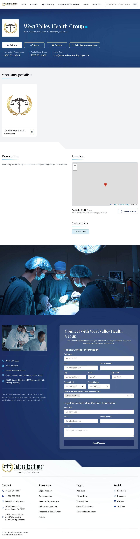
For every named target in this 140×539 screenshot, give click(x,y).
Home (23, 4)
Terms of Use (82, 501)
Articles (42, 517)
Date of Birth (69, 382)
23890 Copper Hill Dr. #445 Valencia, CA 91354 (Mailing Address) (15, 517)
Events (86, 4)
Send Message (99, 443)
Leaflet (113, 205)
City (65, 372)
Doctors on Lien (45, 496)
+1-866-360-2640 (12, 496)
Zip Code (115, 372)
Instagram (121, 496)
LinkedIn (120, 501)
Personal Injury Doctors (49, 501)
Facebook (121, 491)
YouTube (121, 506)
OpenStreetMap (124, 205)
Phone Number (106, 363)
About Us (34, 4)
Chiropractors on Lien (48, 506)
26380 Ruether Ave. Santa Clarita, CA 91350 (15, 507)
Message (67, 426)
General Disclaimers (84, 506)
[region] (105, 184)
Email (66, 363)
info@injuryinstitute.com (15, 501)
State (90, 372)
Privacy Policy (82, 496)
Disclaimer (80, 491)
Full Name (68, 354)
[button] (105, 184)
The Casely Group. (16, 534)
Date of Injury (93, 382)
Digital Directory (47, 4)
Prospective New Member (69, 4)
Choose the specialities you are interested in (82, 391)
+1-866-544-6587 (12, 491)
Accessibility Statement (85, 512)
